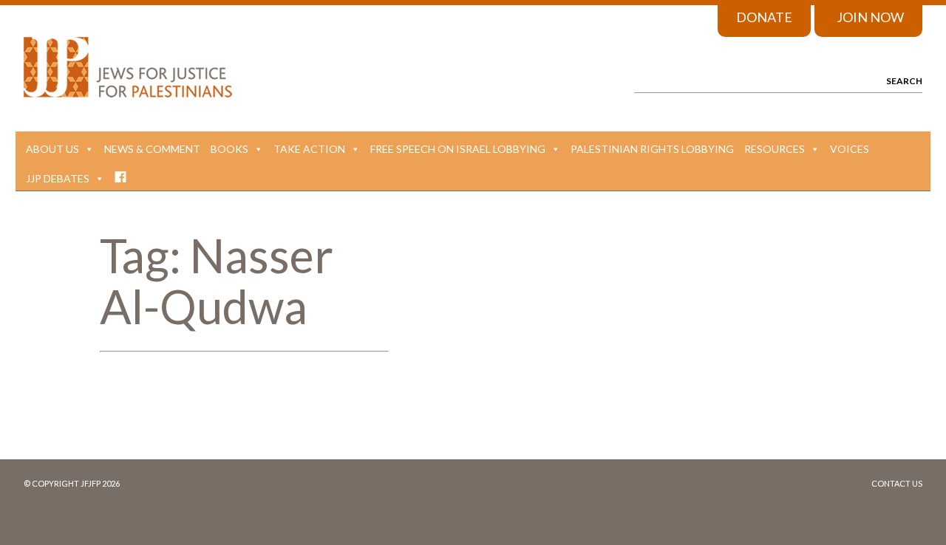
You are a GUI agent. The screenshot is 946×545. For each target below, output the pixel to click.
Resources (774, 149)
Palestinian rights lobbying (652, 149)
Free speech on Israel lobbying (457, 149)
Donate (764, 17)
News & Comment (152, 149)
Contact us (896, 483)
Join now (870, 17)
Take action (309, 149)
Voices (849, 149)
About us (52, 149)
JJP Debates (57, 178)
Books (229, 149)
